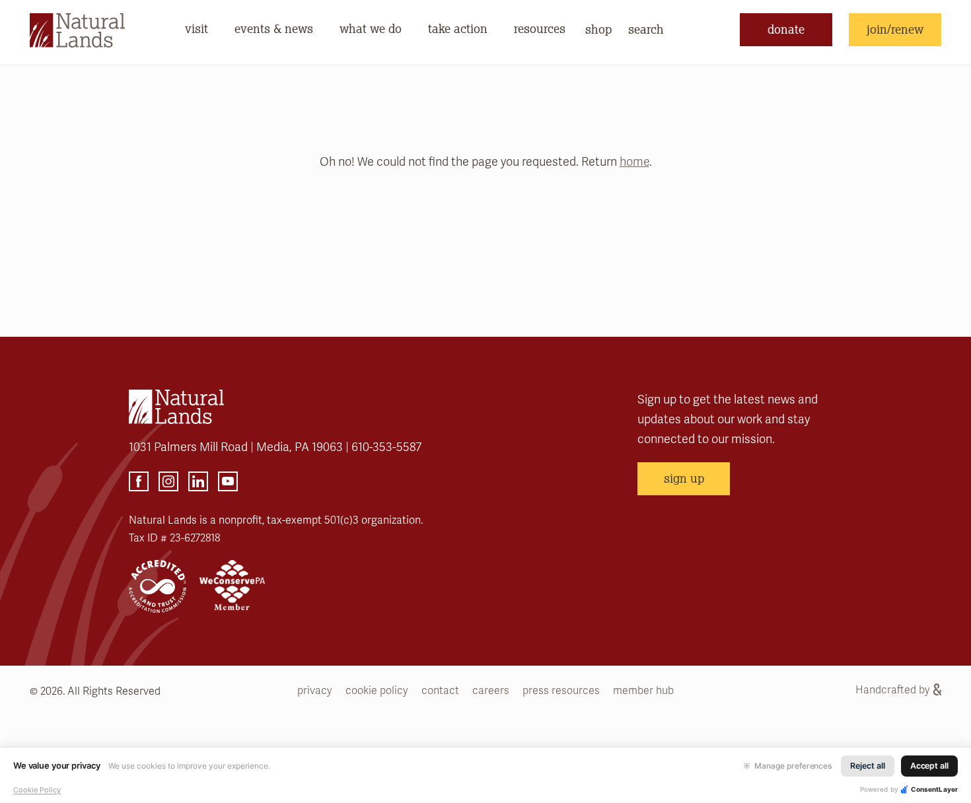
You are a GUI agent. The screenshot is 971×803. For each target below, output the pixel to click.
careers (490, 690)
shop (598, 29)
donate (786, 29)
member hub (643, 690)
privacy (314, 690)
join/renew (895, 29)
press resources (561, 690)
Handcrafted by (892, 690)
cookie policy (376, 690)
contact (440, 690)
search (646, 29)
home (634, 162)
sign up (684, 478)
